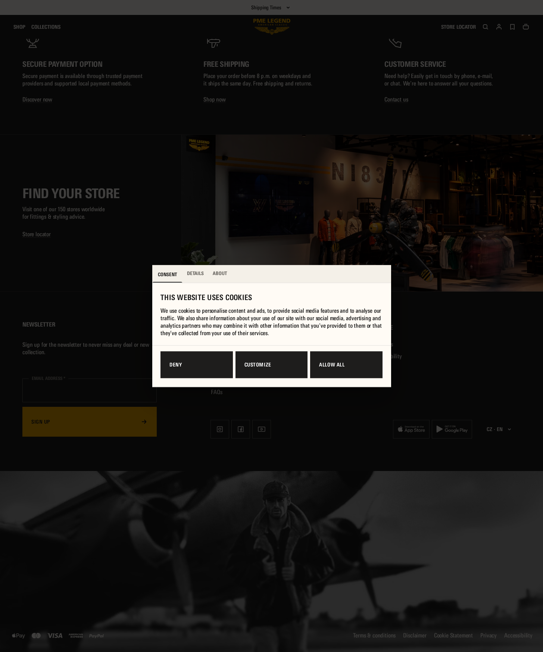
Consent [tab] (167, 274)
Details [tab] (195, 273)
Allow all (331, 365)
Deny (175, 365)
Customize (257, 365)
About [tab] (220, 273)
